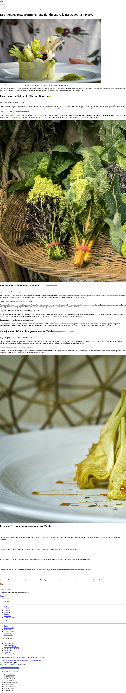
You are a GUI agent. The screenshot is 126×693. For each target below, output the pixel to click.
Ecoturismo (7, 633)
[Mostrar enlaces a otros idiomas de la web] (40, 10)
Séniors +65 (7, 629)
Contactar (3, 596)
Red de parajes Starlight (11, 648)
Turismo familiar (9, 628)
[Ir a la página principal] (7, 3)
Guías (6, 626)
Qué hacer (7, 610)
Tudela (9, 85)
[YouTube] (8, 598)
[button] (9, 668)
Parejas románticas (9, 631)
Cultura (6, 614)
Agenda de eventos (10, 617)
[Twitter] (6, 598)
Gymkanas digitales (10, 645)
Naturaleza (7, 616)
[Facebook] (1, 598)
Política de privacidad (26, 660)
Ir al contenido (4, 666)
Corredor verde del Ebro (11, 647)
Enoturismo (7, 650)
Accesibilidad (37, 660)
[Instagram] (3, 598)
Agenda (37, 10)
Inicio (2, 85)
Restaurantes (8, 652)
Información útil (5, 10)
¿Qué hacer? (19, 10)
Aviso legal (3, 660)
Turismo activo (8, 635)
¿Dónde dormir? (9, 654)
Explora (12, 10)
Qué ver (6, 609)
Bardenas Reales (9, 643)
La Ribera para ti (29, 10)
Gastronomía (18, 85)
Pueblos (6, 607)
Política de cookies (13, 660)
